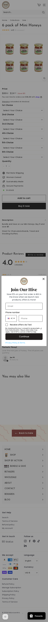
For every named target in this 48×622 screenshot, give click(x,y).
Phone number (12, 312)
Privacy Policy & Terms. (15, 343)
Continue (24, 336)
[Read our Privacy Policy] (41, 328)
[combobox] (11, 318)
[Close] (44, 279)
